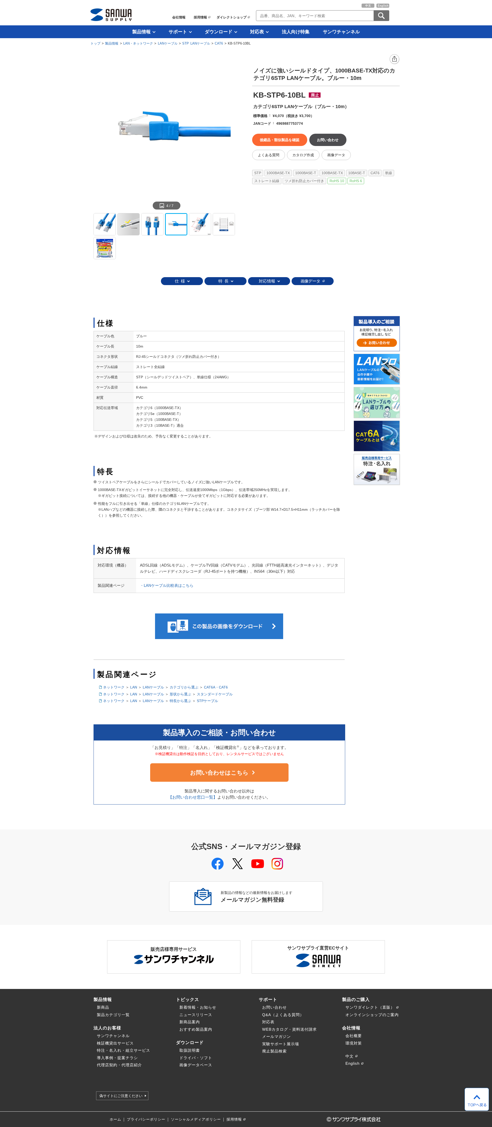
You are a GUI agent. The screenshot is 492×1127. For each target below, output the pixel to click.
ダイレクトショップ (232, 17)
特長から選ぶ (180, 701)
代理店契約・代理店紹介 (119, 1065)
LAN (133, 687)
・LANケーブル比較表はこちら (166, 585)
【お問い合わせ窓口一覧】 (192, 797)
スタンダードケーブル (215, 694)
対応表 (257, 31)
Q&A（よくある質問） (283, 1015)
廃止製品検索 (274, 1051)
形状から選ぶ (180, 694)
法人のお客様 (107, 1028)
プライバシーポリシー (146, 1119)
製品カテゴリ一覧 (113, 1015)
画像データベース (195, 1065)
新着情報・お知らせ (197, 1007)
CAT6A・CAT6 (216, 687)
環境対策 (353, 1043)
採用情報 (200, 17)
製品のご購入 (356, 999)
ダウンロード (218, 31)
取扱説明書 (189, 1050)
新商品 (103, 1007)
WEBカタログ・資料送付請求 (289, 1029)
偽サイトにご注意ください (120, 1096)
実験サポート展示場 (280, 1044)
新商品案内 (189, 1022)
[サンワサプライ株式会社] (110, 14)
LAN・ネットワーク (138, 43)
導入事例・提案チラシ (117, 1058)
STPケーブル (207, 701)
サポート (178, 31)
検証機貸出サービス (115, 1043)
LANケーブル (168, 43)
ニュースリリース (195, 1015)
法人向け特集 (296, 31)
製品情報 (141, 31)
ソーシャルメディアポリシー (196, 1119)
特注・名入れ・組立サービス (123, 1050)
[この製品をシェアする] (394, 59)
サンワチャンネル (341, 31)
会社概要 (353, 1036)
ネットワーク (114, 687)
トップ (95, 43)
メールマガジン (276, 1036)
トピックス (187, 999)
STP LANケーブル (196, 43)
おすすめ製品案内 (195, 1029)
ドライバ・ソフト (195, 1058)
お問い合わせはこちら (219, 772)
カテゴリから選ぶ (184, 687)
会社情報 (179, 17)
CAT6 (219, 43)
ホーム (115, 1119)
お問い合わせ (274, 1007)
